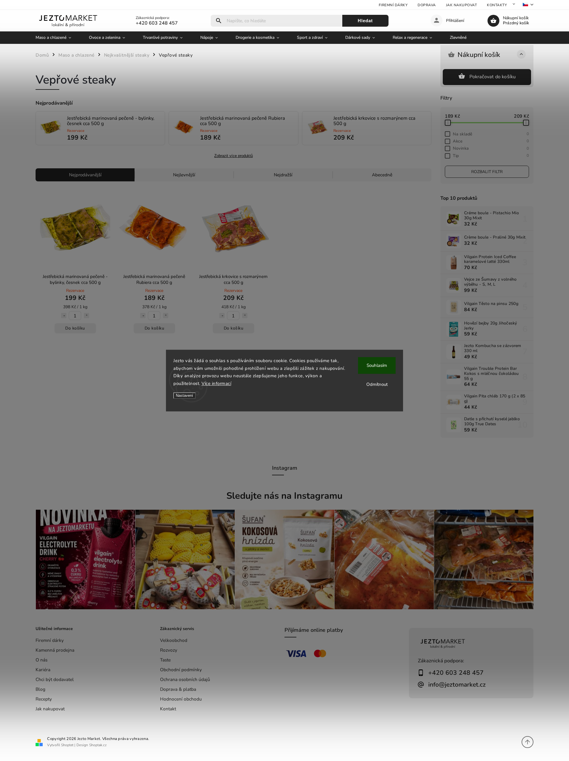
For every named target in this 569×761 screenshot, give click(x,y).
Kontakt (168, 709)
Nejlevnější (184, 175)
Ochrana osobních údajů (185, 679)
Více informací (216, 383)
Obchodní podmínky (181, 669)
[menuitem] (58, 37)
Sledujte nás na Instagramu (284, 496)
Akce (491, 141)
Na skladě (491, 134)
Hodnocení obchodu (181, 699)
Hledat (365, 20)
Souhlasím (377, 365)
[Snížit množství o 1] (63, 315)
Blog (40, 689)
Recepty (44, 699)
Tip (491, 156)
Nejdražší (283, 175)
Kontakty (497, 5)
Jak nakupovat (461, 5)
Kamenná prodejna (55, 650)
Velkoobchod (173, 640)
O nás (41, 660)
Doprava (427, 5)
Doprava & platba (178, 689)
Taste (165, 660)
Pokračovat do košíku (492, 76)
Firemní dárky (393, 5)
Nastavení (184, 395)
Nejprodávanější (85, 175)
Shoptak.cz (98, 745)
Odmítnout (377, 384)
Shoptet (67, 745)
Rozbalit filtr (487, 172)
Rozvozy (168, 650)
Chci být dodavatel (55, 679)
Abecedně (382, 175)
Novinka (491, 148)
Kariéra (43, 669)
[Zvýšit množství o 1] (86, 315)
